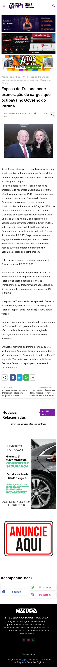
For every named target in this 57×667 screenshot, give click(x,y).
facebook (16, 591)
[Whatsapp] (26, 377)
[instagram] (28, 640)
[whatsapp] (33, 640)
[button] (54, 6)
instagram (45, 594)
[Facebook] (13, 377)
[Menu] (4, 6)
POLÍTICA (20, 77)
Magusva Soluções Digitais (30, 662)
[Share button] (33, 377)
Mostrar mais (45, 412)
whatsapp (45, 587)
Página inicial (8, 77)
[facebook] (24, 640)
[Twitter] (19, 377)
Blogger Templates (28, 659)
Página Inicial (28, 654)
